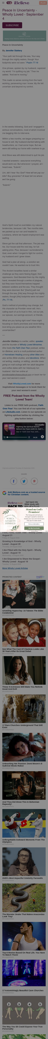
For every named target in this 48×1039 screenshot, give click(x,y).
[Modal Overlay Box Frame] (24, 519)
